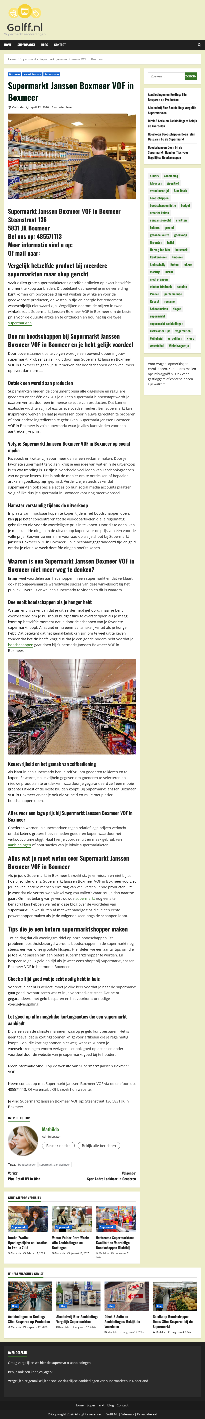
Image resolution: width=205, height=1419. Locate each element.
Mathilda (18, 107)
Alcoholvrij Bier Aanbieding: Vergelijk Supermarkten (77, 1319)
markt (169, 271)
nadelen (182, 286)
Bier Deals (180, 190)
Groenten (156, 242)
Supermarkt (26, 44)
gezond (169, 227)
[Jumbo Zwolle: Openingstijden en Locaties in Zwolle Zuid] (28, 1219)
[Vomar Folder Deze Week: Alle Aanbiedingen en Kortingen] (72, 1219)
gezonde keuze (159, 234)
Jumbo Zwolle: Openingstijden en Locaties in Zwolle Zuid (27, 1242)
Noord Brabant (32, 74)
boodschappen (20, 644)
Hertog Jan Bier (160, 249)
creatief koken (159, 212)
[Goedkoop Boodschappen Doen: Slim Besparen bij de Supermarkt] (175, 1296)
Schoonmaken (159, 308)
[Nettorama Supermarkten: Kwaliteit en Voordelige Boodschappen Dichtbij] (116, 1219)
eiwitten (181, 220)
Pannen (154, 294)
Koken (174, 264)
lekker (188, 264)
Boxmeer (14, 74)
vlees (190, 338)
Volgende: (111, 1175)
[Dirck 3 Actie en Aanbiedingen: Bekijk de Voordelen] (127, 1296)
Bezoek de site (58, 1145)
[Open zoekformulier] (199, 45)
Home (7, 44)
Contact (60, 44)
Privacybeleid (147, 1414)
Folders (155, 227)
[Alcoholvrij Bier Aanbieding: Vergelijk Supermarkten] (78, 1296)
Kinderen (177, 257)
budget (185, 205)
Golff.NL (112, 1414)
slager (177, 308)
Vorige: (24, 1175)
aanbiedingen (19, 845)
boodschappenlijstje (163, 205)
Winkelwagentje (179, 345)
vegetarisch (183, 330)
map (130, 1414)
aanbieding (171, 175)
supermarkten (20, 322)
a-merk (154, 175)
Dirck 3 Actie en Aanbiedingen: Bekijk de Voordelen (122, 1321)
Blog (44, 44)
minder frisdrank (161, 286)
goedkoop (180, 234)
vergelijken (175, 338)
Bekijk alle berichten (99, 1145)
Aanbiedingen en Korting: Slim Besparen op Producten (167, 97)
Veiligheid (156, 338)
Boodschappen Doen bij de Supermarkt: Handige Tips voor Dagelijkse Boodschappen (168, 152)
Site (124, 1414)
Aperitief (173, 183)
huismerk (181, 249)
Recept (154, 301)
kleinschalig (157, 264)
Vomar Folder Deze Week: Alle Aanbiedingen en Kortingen (70, 1242)
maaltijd (155, 271)
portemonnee (173, 294)
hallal (170, 242)
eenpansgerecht (160, 220)
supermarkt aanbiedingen (54, 1164)
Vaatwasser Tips (160, 330)
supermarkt (85, 898)
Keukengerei (158, 257)
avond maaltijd (159, 190)
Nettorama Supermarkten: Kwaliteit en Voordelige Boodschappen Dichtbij (115, 1242)
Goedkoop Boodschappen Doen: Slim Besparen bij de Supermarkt (171, 137)
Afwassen (156, 183)
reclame (169, 301)
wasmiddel (157, 345)
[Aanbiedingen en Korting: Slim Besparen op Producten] (30, 1296)
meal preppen (159, 279)
